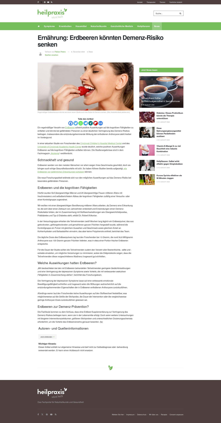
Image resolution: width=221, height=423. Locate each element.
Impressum (130, 414)
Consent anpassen (176, 414)
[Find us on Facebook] (38, 2)
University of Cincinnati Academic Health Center (59, 146)
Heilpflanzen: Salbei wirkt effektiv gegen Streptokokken (170, 162)
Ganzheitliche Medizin (122, 26)
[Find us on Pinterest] (45, 2)
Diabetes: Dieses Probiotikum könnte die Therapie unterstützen (170, 116)
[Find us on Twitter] (41, 2)
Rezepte (164, 414)
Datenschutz (141, 414)
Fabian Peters (60, 51)
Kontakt (139, 2)
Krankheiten (65, 26)
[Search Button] (181, 13)
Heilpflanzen (143, 26)
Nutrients (55, 153)
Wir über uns (153, 414)
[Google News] (100, 123)
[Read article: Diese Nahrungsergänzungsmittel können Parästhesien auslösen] (147, 132)
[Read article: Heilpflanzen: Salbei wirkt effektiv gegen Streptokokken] (147, 165)
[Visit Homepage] (52, 13)
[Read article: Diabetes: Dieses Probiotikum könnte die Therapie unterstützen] (147, 117)
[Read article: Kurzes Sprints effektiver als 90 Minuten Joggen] (147, 179)
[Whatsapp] (80, 123)
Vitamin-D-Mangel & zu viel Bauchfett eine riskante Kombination (169, 149)
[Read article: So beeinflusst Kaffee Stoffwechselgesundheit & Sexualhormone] (161, 92)
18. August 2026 (164, 167)
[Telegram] (85, 123)
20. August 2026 (148, 105)
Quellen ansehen (51, 55)
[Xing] (90, 123)
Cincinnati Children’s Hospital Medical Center (101, 143)
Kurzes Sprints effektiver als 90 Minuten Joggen (169, 176)
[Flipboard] (95, 123)
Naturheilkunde (99, 26)
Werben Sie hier (118, 414)
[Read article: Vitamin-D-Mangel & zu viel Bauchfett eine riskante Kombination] (147, 150)
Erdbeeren (70, 127)
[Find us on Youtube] (48, 2)
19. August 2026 (164, 155)
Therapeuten (151, 2)
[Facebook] (70, 123)
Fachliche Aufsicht (175, 2)
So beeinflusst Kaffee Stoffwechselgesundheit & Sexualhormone (160, 99)
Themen (162, 2)
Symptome (49, 26)
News (157, 26)
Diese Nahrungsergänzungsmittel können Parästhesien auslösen (169, 132)
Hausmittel (81, 26)
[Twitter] (75, 123)
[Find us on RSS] (51, 2)
